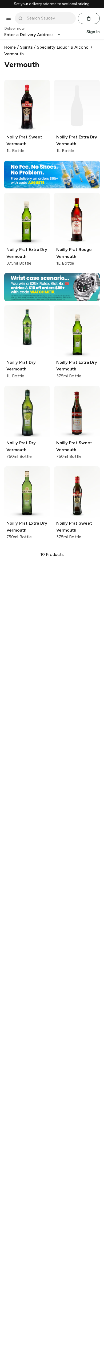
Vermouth (14, 53)
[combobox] (49, 18)
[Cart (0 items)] (89, 18)
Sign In (93, 31)
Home (10, 47)
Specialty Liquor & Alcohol (63, 47)
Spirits (26, 47)
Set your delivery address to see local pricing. (52, 4)
